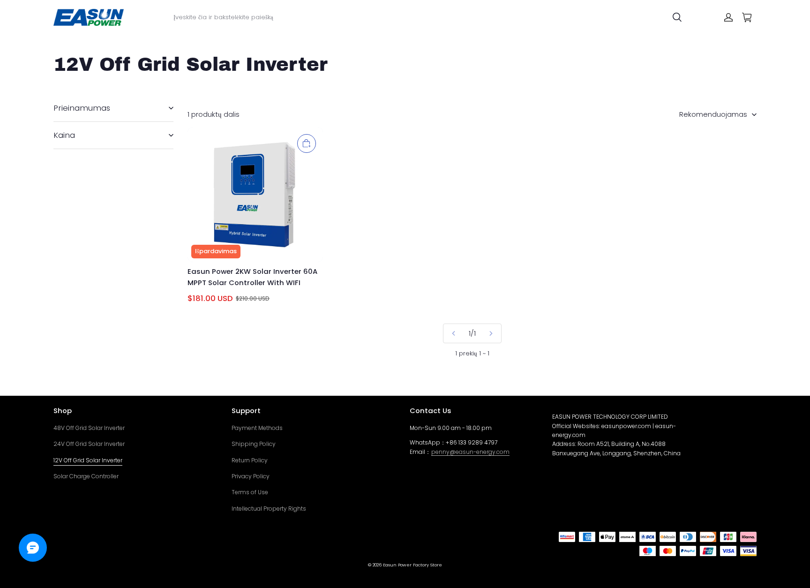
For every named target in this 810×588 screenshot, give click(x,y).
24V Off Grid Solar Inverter (89, 444)
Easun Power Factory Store (412, 565)
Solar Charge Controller (86, 476)
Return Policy (250, 460)
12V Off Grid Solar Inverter (87, 460)
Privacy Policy (251, 476)
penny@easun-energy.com (470, 452)
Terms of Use (250, 492)
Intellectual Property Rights (269, 509)
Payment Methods (257, 428)
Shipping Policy (254, 444)
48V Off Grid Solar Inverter (89, 428)
